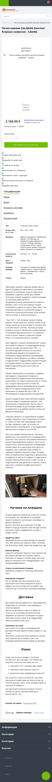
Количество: (9, 134)
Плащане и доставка (13, 207)
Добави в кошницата (26, 144)
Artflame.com (7, 23)
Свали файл (39, 712)
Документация (10, 218)
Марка (7, 197)
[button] (21, 3)
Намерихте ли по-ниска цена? (34, 120)
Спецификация (12, 191)
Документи (9, 213)
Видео (6, 202)
